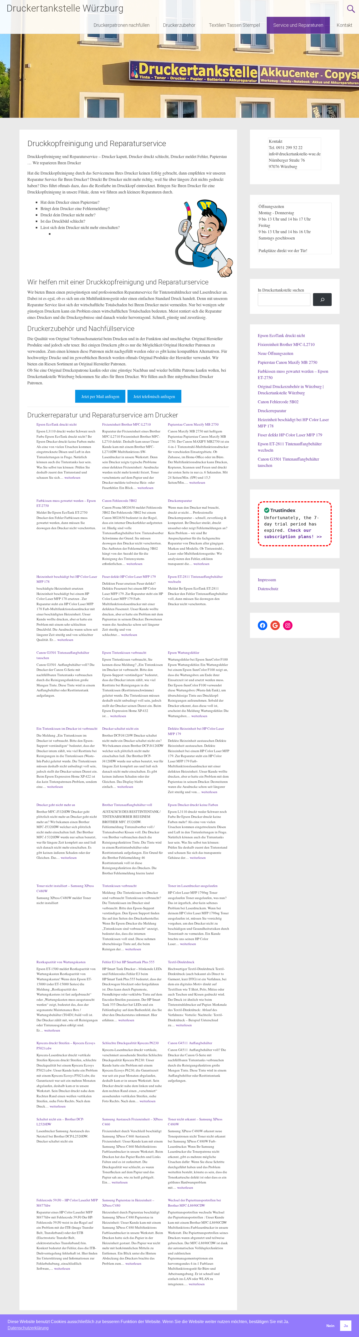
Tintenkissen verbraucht (119, 885)
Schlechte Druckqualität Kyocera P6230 (130, 1042)
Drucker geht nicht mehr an (56, 804)
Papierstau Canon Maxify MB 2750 (193, 424)
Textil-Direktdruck (181, 962)
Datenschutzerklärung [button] (28, 1328)
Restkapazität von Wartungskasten (61, 962)
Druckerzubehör (179, 25)
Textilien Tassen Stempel (234, 25)
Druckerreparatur (180, 500)
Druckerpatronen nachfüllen (122, 25)
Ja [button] (346, 1326)
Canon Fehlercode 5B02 (119, 500)
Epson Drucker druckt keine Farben (193, 804)
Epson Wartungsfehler (183, 652)
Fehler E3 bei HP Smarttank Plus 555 (128, 962)
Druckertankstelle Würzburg (65, 8)
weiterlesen (72, 477)
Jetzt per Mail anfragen (100, 396)
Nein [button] (330, 1326)
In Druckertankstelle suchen (281, 290)
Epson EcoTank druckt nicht (57, 424)
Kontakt (344, 25)
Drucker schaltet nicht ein (120, 728)
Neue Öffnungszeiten (275, 353)
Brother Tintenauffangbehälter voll (127, 804)
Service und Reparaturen (298, 25)
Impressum (267, 579)
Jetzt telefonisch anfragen (154, 396)
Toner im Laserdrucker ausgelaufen (193, 885)
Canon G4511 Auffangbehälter (190, 1042)
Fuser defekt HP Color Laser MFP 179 (129, 576)
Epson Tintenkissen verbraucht (124, 652)
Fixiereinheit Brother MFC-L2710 (126, 424)
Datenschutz (268, 588)
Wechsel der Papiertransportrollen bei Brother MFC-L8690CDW (194, 1203)
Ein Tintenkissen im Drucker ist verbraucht (67, 728)
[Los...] (322, 299)
